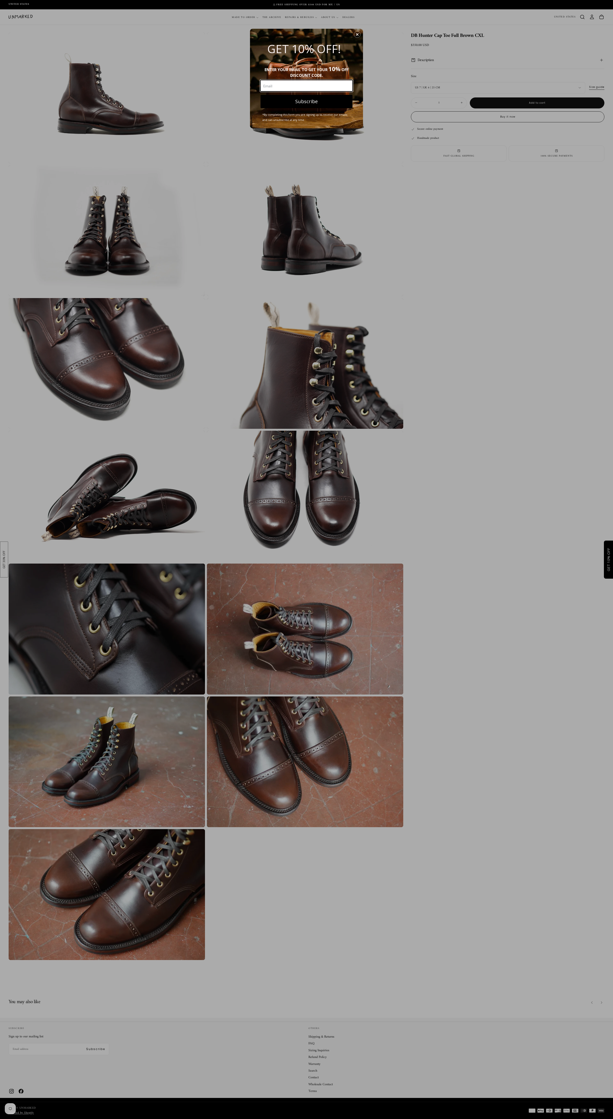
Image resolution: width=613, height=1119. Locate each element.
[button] (357, 34)
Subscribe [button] (306, 101)
